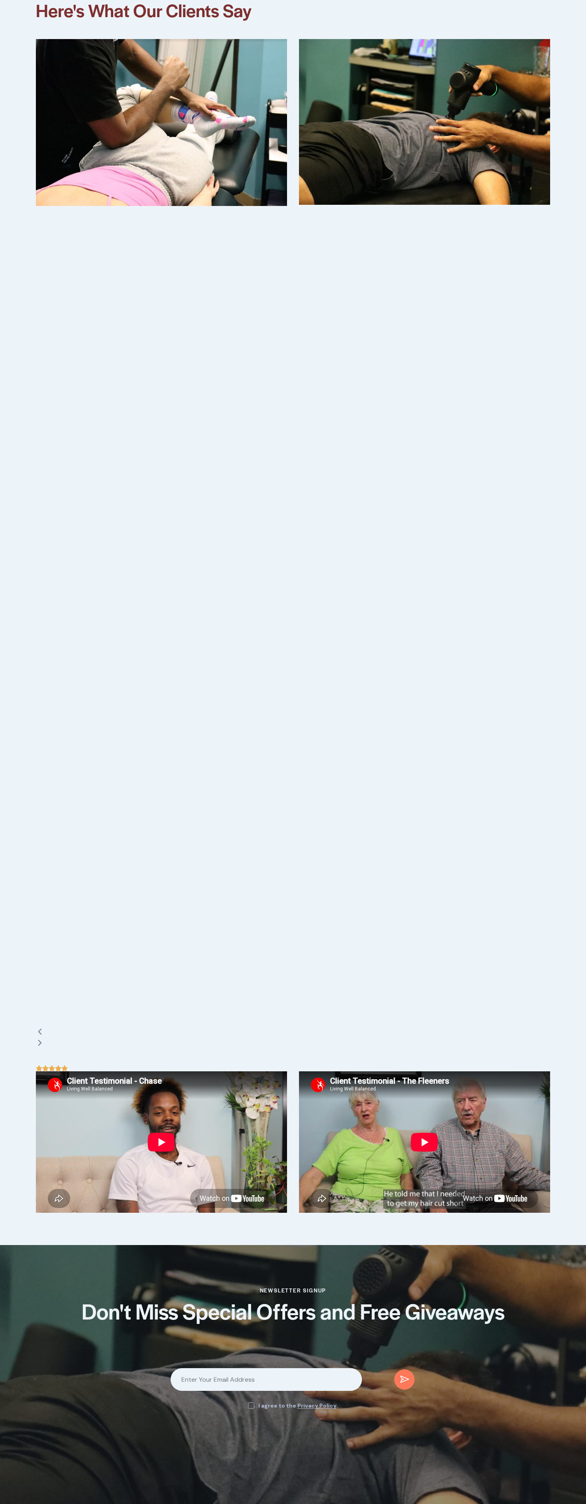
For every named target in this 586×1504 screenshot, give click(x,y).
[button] (179, 1032)
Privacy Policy (316, 1406)
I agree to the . (298, 1405)
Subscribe (404, 1382)
